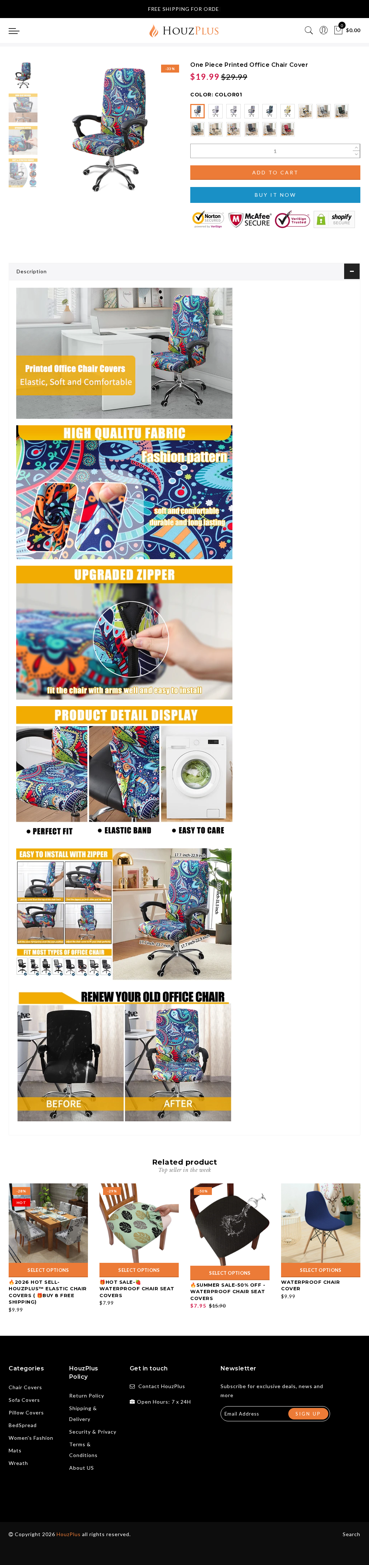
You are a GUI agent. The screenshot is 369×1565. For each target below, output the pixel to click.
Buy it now (275, 195)
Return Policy (86, 1395)
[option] (110, 130)
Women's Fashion (31, 1438)
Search (351, 1534)
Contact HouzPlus (161, 1386)
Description (32, 271)
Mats (15, 1450)
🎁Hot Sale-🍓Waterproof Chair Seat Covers (136, 1288)
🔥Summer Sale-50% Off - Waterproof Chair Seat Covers (227, 1291)
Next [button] (156, 133)
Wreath (18, 1463)
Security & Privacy (92, 1432)
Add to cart (275, 172)
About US (81, 1468)
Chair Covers (25, 1387)
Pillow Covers (26, 1412)
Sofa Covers (24, 1400)
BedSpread (23, 1425)
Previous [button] (54, 134)
